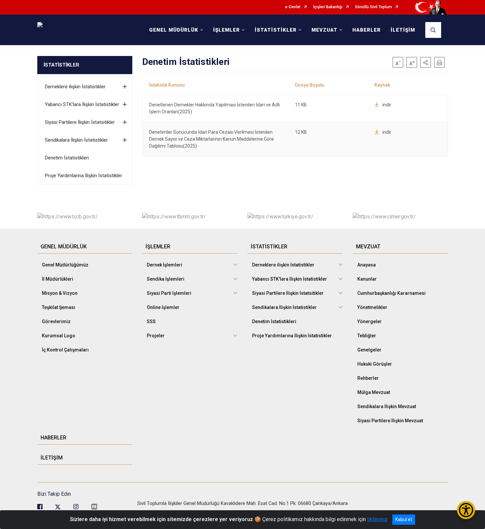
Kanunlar (367, 279)
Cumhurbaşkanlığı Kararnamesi (391, 293)
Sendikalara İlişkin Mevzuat (386, 406)
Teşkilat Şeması (58, 307)
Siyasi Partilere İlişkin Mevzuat (390, 420)
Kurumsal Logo (58, 335)
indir (386, 104)
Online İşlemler (163, 307)
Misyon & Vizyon (60, 293)
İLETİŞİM (403, 30)
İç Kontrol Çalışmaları (65, 349)
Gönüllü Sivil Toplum (373, 7)
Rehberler (368, 378)
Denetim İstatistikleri (67, 158)
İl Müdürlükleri (57, 279)
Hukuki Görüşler (374, 364)
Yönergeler (369, 321)
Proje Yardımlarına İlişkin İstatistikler (83, 176)
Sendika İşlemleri (165, 279)
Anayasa (366, 264)
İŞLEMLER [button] (226, 30)
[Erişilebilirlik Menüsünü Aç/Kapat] (466, 510)
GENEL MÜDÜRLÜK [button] (173, 30)
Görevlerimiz (56, 321)
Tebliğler (366, 335)
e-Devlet (293, 7)
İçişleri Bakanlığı (327, 7)
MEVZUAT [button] (324, 30)
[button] (425, 62)
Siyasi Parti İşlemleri (169, 293)
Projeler (156, 335)
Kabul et (403, 519)
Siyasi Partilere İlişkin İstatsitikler (80, 122)
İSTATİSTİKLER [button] (276, 30)
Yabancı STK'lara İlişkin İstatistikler (82, 104)
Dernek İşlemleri (164, 264)
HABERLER (366, 30)
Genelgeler (369, 349)
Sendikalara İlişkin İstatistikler (76, 140)
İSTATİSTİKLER (61, 65)
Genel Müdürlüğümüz (65, 264)
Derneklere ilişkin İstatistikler (75, 87)
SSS (151, 321)
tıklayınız (377, 519)
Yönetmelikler (372, 307)
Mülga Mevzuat (373, 392)
